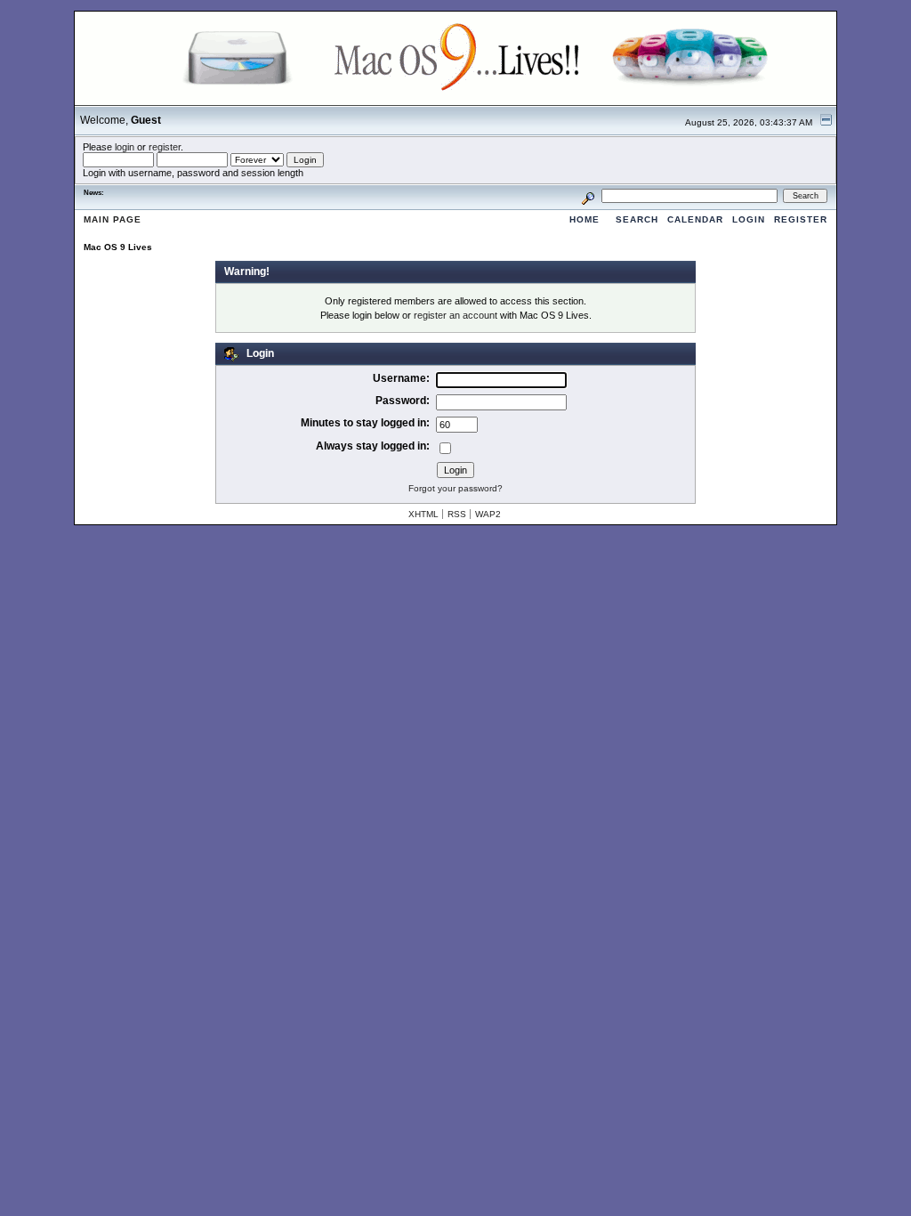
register (165, 147)
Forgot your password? (455, 488)
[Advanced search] (588, 195)
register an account (455, 315)
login (124, 147)
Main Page (112, 219)
